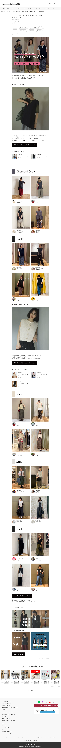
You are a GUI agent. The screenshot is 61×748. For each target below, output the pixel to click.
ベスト (15, 30)
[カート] (57, 3)
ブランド (54, 8)
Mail (53, 702)
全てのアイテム (6, 8)
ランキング (30, 8)
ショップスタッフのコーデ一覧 (22, 596)
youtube (49, 702)
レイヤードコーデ (24, 27)
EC (43, 27)
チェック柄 (31, 30)
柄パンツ (39, 30)
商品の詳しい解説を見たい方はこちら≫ (24, 144)
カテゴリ (19, 8)
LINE (39, 702)
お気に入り (54, 3)
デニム (15, 27)
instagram (42, 702)
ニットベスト (23, 30)
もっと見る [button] (30, 690)
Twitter (46, 702)
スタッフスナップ (42, 8)
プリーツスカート (35, 27)
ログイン (49, 3)
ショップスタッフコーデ (19, 33)
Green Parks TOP (18, 654)
